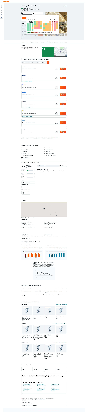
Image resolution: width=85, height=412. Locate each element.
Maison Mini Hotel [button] (35, 334)
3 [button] (34, 21)
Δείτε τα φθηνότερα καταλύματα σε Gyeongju (60, 323)
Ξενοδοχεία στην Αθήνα (40, 384)
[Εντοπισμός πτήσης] (1, 12)
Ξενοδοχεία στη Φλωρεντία (27, 385)
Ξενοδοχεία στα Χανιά (26, 384)
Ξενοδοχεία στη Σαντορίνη (27, 388)
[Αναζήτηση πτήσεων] (1, 4)
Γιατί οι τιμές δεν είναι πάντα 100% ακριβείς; (29, 405)
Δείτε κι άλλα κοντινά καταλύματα (61, 304)
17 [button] (34, 25)
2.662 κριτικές (29, 8)
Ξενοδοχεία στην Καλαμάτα (55, 389)
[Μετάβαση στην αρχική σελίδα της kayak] (6, 1)
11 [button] (56, 23)
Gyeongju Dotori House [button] (47, 334)
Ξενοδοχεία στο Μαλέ (26, 389)
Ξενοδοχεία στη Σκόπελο (41, 388)
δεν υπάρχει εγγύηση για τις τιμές (41, 399)
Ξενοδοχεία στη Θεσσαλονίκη (41, 385)
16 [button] (32, 25)
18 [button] (36, 25)
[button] (1, 1)
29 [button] (30, 30)
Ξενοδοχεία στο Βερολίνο (41, 389)
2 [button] (32, 21)
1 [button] (30, 21)
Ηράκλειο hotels (39, 390)
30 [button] (32, 30)
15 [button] (30, 25)
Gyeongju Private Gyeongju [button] (37, 353)
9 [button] (32, 23)
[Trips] (1, 15)
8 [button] (30, 23)
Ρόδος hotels (53, 390)
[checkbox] (25, 193)
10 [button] (34, 23)
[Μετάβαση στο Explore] (1, 10)
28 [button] (28, 30)
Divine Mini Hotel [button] (58, 334)
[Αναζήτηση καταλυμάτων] (1, 6)
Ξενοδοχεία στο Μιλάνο (54, 388)
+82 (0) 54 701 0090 (24, 10)
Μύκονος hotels (25, 390)
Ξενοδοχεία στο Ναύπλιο (54, 385)
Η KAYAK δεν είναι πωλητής (26, 402)
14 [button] (28, 25)
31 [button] (54, 30)
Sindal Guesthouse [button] (58, 353)
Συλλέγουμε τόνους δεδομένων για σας (29, 403)
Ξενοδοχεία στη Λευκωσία (55, 384)
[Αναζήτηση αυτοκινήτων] (1, 8)
